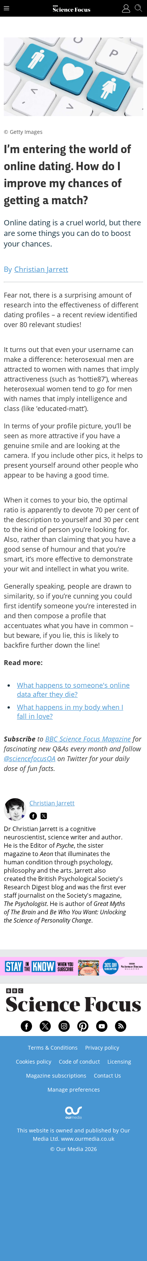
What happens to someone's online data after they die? (73, 690)
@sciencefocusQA (29, 758)
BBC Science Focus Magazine (88, 738)
